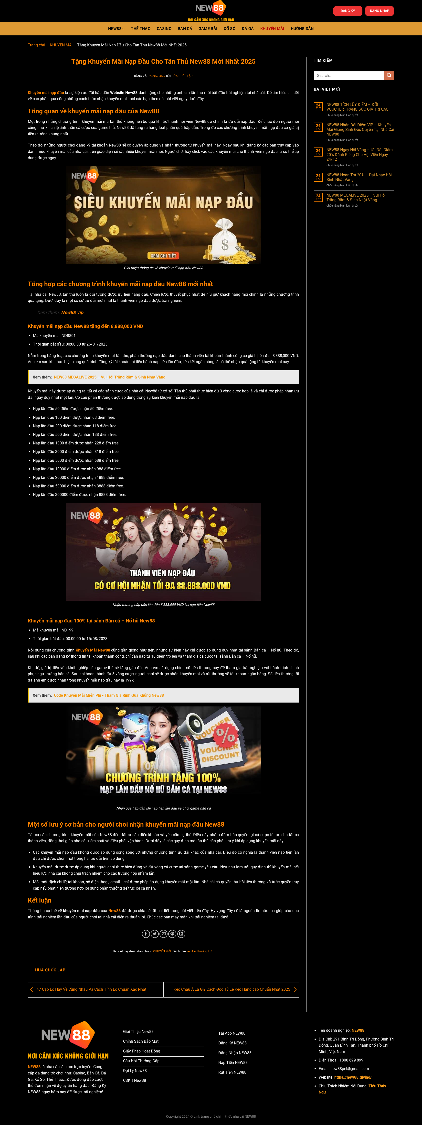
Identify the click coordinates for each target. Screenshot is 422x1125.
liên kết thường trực (200, 951)
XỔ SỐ (229, 28)
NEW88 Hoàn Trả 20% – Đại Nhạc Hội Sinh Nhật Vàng (359, 177)
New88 (114, 910)
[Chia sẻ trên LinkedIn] (181, 934)
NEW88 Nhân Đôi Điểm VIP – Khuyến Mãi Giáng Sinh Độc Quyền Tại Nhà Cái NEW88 (360, 130)
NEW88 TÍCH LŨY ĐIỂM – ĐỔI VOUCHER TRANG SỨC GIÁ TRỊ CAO (358, 107)
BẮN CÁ (185, 28)
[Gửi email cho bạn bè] (163, 934)
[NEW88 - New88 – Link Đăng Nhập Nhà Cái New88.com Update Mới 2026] (211, 11)
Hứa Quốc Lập (182, 76)
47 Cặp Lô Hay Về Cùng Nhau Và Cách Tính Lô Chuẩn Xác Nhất (91, 989)
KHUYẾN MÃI (272, 28)
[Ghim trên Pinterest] (172, 934)
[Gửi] (389, 75)
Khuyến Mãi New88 (93, 650)
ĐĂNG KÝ (348, 11)
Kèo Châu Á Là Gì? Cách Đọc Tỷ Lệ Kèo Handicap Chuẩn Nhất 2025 (232, 989)
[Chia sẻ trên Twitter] (155, 934)
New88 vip (72, 312)
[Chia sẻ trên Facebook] (146, 934)
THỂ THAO (140, 28)
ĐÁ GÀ (248, 28)
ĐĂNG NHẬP (379, 11)
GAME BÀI (208, 28)
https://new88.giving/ (353, 1077)
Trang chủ (36, 45)
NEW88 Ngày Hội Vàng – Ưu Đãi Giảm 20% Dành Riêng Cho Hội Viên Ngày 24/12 (360, 154)
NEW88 (114, 28)
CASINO (164, 28)
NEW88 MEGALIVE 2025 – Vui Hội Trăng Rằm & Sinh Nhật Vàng (356, 197)
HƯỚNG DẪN (302, 28)
